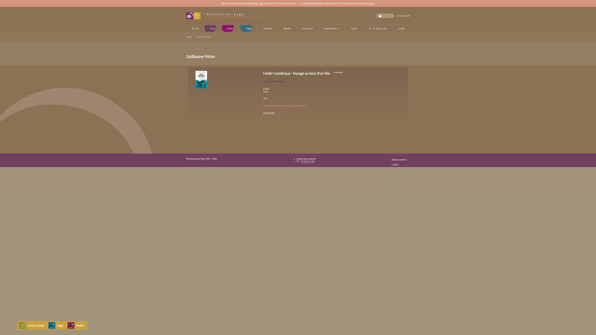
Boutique (268, 28)
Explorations (335, 28)
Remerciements (399, 159)
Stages (249, 28)
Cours (213, 28)
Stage (60, 325)
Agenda (287, 28)
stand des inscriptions (312, 3)
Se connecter (403, 15)
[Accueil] (196, 15)
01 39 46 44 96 (307, 161)
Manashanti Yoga (225, 14)
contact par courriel (305, 158)
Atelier (80, 325)
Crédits (395, 164)
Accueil (195, 28)
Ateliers (230, 28)
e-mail (401, 28)
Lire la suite (268, 112)
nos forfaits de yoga (253, 3)
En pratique (307, 28)
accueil (189, 37)
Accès (354, 28)
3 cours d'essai (36, 325)
